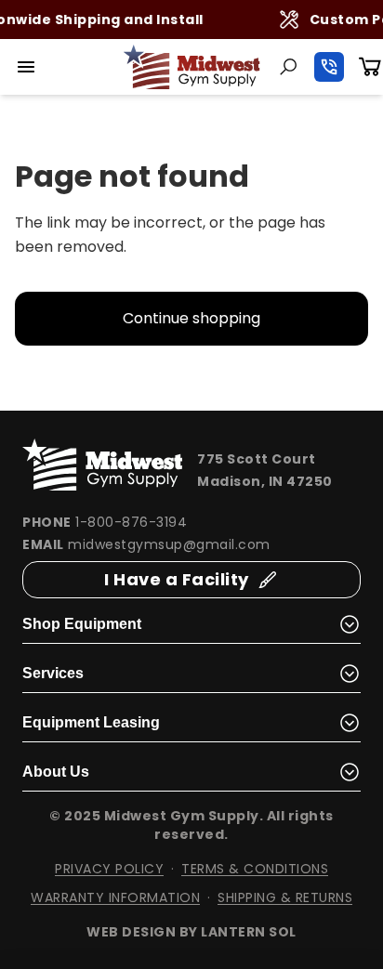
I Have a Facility (176, 579)
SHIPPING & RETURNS (285, 897)
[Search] (288, 67)
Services (53, 673)
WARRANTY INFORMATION (115, 897)
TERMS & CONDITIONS (254, 868)
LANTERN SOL (249, 932)
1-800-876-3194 (131, 522)
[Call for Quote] (329, 67)
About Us (55, 771)
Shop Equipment (81, 624)
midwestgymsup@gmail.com (169, 544)
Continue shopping (191, 318)
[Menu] (26, 67)
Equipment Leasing (91, 722)
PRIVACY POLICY (109, 868)
